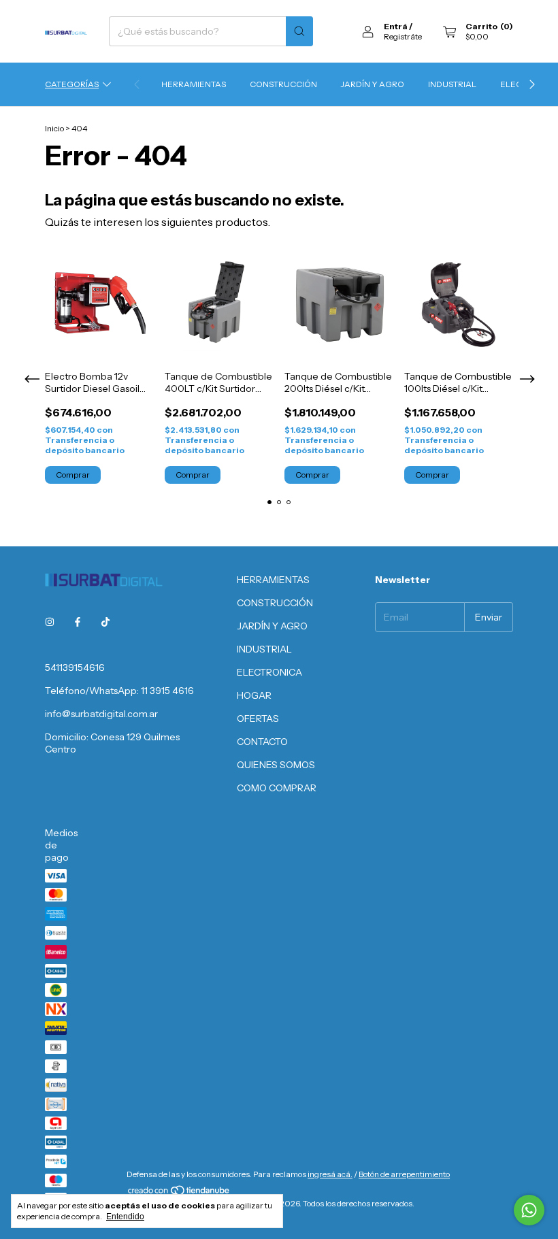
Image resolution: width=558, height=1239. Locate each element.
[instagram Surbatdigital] (49, 622)
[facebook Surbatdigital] (77, 622)
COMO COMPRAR (276, 788)
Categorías (72, 84)
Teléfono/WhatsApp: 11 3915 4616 (119, 690)
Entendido (125, 1216)
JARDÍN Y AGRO (372, 84)
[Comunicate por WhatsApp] (529, 1210)
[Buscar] (299, 31)
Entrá (396, 26)
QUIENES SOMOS (276, 765)
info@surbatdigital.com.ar (101, 714)
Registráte (403, 36)
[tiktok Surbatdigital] (105, 622)
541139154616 (75, 667)
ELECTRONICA (269, 672)
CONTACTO (262, 742)
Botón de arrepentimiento (404, 1174)
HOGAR (254, 695)
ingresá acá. (330, 1174)
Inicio (54, 128)
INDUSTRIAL (452, 84)
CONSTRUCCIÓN (283, 84)
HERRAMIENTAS (193, 84)
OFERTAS (258, 718)
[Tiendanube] (179, 1193)
